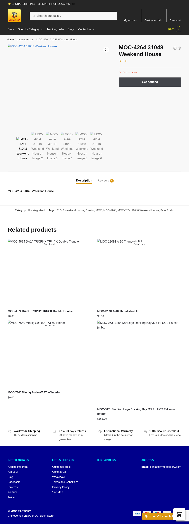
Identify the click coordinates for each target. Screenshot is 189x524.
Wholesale (58, 476)
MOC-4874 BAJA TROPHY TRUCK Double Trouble (40, 311)
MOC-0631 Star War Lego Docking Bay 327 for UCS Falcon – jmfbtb (136, 411)
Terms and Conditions (65, 481)
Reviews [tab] (103, 180)
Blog (10, 476)
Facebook (14, 481)
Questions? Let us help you (162, 516)
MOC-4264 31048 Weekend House (138, 210)
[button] (106, 50)
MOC (99, 210)
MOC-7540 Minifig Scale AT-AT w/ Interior (34, 392)
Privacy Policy (61, 487)
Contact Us (59, 471)
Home (10, 39)
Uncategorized (25, 39)
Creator (90, 210)
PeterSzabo (167, 210)
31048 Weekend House (70, 210)
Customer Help (153, 20)
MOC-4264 (109, 210)
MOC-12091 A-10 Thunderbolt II (117, 311)
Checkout (175, 20)
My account (130, 20)
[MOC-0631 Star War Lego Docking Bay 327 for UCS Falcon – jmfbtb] (139, 362)
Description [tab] (84, 180)
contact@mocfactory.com (165, 466)
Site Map (57, 492)
